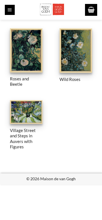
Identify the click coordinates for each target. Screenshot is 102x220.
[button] (10, 10)
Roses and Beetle (19, 81)
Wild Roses (70, 79)
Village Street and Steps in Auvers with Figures (23, 138)
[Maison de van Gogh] (52, 10)
